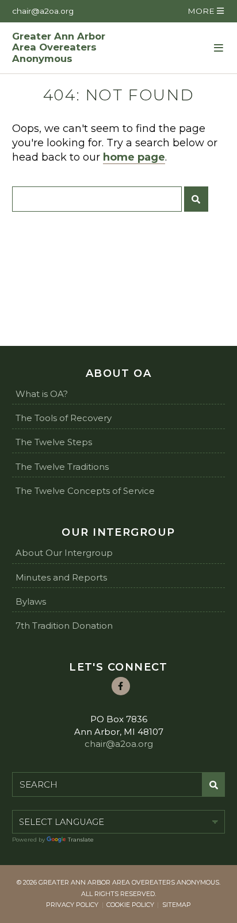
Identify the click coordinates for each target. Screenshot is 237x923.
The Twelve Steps (54, 442)
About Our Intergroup (64, 552)
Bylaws (31, 601)
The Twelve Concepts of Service (85, 490)
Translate (81, 839)
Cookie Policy (130, 905)
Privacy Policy (72, 905)
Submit (196, 199)
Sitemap (176, 905)
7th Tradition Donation (64, 625)
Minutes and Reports (61, 577)
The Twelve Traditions (62, 466)
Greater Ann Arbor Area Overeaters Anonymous (58, 48)
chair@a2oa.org (43, 10)
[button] (205, 11)
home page (134, 157)
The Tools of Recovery (64, 417)
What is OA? (42, 393)
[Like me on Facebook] (121, 686)
